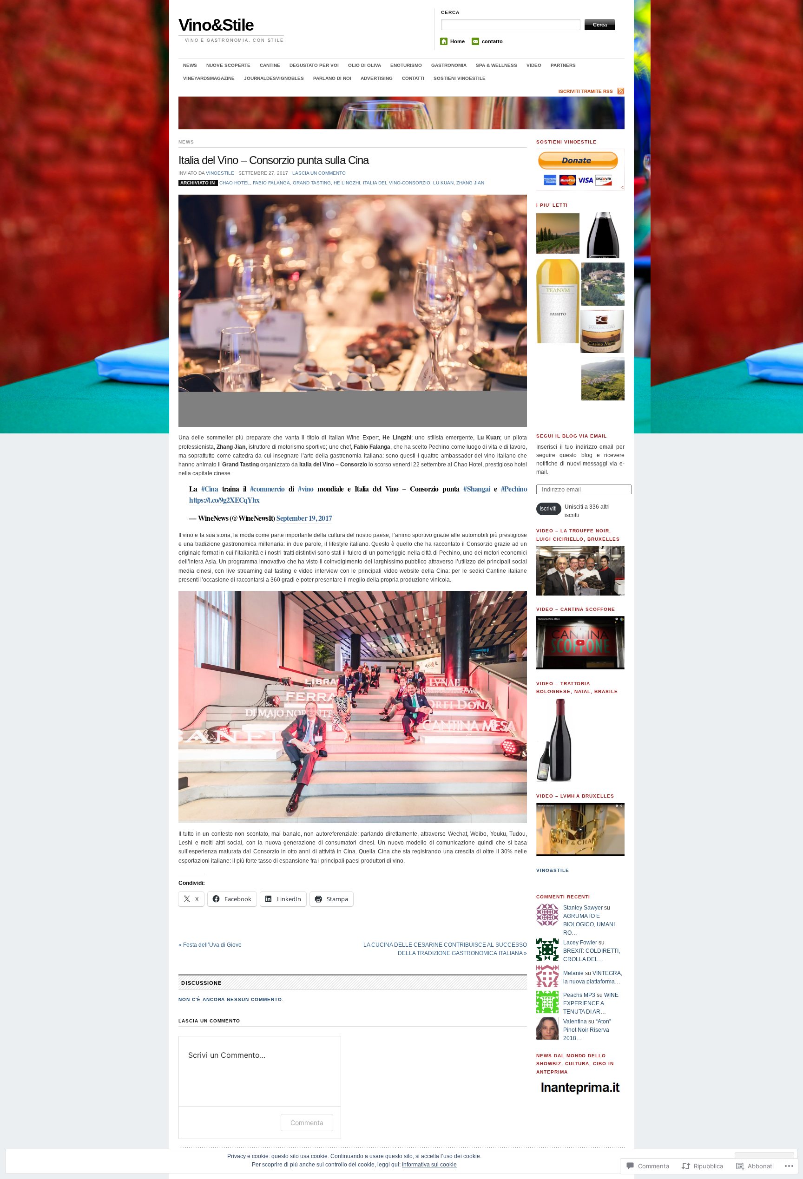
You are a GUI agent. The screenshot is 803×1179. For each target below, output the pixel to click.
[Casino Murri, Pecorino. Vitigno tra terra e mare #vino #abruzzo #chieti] (602, 332)
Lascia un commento (319, 173)
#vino (305, 489)
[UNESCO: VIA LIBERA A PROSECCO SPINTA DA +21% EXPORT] (603, 380)
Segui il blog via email (571, 436)
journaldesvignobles (274, 78)
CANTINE (270, 65)
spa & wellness (496, 65)
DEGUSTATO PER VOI (314, 65)
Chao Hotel (234, 182)
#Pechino (514, 489)
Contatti (413, 78)
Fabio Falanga (271, 182)
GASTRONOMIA (449, 65)
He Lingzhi (347, 182)
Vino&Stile (215, 24)
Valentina (575, 1021)
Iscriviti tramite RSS (586, 91)
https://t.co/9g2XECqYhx (224, 500)
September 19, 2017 (304, 518)
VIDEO (534, 65)
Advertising (377, 78)
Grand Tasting (312, 182)
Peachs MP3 (579, 995)
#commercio (267, 489)
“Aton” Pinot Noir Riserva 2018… (587, 1029)
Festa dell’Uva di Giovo (210, 945)
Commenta (306, 1123)
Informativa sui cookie (429, 1164)
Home (457, 41)
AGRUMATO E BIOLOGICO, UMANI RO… (589, 924)
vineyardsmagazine (209, 78)
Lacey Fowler (580, 942)
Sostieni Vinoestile (460, 78)
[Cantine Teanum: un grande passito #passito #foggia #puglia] (557, 302)
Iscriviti (548, 508)
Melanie (573, 973)
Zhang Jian (470, 182)
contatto (492, 41)
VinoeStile (220, 173)
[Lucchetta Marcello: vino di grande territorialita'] (603, 236)
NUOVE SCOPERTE (228, 65)
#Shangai (476, 489)
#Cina (209, 489)
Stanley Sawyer (583, 907)
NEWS (190, 65)
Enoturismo (406, 65)
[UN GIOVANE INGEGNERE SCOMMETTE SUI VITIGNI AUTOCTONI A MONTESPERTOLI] (603, 285)
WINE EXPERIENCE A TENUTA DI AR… (591, 1003)
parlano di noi (332, 78)
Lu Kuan (443, 182)
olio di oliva (364, 65)
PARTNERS (563, 65)
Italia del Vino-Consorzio (396, 182)
